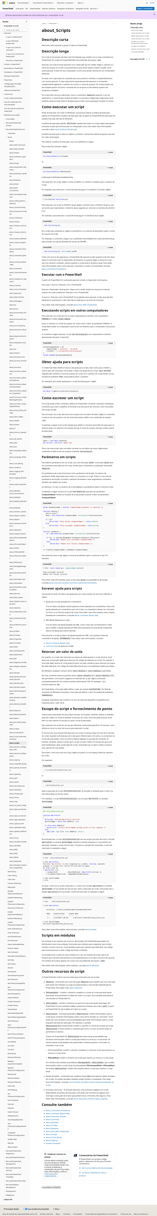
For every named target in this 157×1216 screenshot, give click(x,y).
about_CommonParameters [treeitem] (18, 273)
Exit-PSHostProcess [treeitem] (14, 937)
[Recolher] (26, 21)
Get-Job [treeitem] (10, 968)
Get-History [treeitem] (12, 964)
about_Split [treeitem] (13, 778)
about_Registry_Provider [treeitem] (18, 662)
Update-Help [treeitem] (12, 1139)
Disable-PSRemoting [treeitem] (15, 898)
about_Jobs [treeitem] (13, 443)
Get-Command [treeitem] (13, 952)
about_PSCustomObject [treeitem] (17, 544)
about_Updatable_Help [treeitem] (17, 827)
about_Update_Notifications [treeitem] (17, 832)
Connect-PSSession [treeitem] (14, 883)
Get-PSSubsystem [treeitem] (14, 994)
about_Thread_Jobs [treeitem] (16, 794)
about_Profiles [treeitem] (14, 631)
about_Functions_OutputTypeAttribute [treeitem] (17, 405)
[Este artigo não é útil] (149, 59)
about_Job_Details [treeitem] (15, 439)
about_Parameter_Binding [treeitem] (17, 574)
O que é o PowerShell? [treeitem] (14, 37)
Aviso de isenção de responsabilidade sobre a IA (20, 1214)
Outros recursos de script (140, 49)
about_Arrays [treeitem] (14, 163)
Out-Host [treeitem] (11, 1046)
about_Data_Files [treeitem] (15, 293)
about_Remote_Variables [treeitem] (17, 705)
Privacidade (77, 1214)
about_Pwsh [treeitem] (13, 647)
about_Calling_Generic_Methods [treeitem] (17, 202)
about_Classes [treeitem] (14, 222)
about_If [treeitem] (12, 428)
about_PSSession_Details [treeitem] (17, 557)
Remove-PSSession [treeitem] (14, 1082)
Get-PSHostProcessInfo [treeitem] (16, 975)
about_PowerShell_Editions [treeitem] (17, 619)
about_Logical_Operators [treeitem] (17, 485)
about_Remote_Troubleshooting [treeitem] (17, 698)
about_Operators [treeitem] (15, 530)
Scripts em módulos (138, 46)
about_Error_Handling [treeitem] (17, 326)
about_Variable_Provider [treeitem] (18, 842)
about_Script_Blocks (54, 1137)
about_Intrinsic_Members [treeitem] (17, 433)
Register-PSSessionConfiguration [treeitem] (16, 1069)
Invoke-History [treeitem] (13, 1005)
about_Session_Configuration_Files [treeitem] (17, 748)
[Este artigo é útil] (147, 59)
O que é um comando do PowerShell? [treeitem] (15, 55)
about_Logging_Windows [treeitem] (17, 479)
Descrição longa (137, 30)
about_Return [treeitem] (14, 718)
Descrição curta (137, 27)
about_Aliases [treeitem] (14, 153)
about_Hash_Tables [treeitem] (16, 417)
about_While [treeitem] (13, 857)
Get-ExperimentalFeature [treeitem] (17, 956)
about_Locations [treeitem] (15, 467)
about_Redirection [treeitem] (15, 655)
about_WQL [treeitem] (13, 853)
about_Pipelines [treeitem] (15, 608)
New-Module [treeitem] (12, 1009)
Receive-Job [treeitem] (12, 1053)
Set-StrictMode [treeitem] (13, 1100)
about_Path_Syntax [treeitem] (16, 597)
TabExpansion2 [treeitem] (13, 1116)
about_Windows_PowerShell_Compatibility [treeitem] (18, 866)
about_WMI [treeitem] (13, 849)
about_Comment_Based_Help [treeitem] (17, 263)
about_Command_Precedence (54, 269)
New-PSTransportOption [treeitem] (16, 1038)
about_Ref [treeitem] (13, 659)
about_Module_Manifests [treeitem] (18, 502)
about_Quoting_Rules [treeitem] (17, 651)
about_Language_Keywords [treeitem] (18, 451)
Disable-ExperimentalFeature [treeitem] (15, 892)
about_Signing (101, 1099)
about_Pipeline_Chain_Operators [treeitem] (18, 602)
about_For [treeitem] (12, 349)
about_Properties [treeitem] (15, 639)
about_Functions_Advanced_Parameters (80, 583)
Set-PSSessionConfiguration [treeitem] (16, 1095)
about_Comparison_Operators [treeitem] (17, 280)
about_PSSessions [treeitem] (15, 562)
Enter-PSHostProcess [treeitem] (15, 929)
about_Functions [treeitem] (15, 367)
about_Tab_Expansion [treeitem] (17, 786)
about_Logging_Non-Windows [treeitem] (16, 472)
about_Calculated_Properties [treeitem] (18, 195)
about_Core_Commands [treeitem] (17, 289)
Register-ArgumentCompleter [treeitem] (15, 1062)
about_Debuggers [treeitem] (15, 301)
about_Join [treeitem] (13, 447)
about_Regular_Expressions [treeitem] (17, 667)
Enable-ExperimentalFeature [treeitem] (15, 913)
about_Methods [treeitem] (15, 497)
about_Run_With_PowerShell (85, 305)
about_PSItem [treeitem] (14, 548)
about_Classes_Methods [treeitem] (17, 239)
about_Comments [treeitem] (15, 268)
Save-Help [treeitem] (11, 1086)
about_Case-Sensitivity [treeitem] (17, 207)
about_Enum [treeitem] (13, 309)
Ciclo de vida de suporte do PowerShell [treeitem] (14, 109)
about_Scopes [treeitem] (14, 729)
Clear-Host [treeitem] (11, 879)
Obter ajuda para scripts (140, 36)
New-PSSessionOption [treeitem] (15, 1034)
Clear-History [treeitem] (12, 876)
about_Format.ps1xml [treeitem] (17, 357)
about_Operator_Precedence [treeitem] (17, 524)
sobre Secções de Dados (78, 1082)
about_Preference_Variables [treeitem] (17, 626)
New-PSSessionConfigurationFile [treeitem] (17, 1027)
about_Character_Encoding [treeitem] (18, 212)
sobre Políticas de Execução (66, 129)
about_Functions (56, 583)
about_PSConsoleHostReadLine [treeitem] (18, 539)
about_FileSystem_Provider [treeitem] (17, 344)
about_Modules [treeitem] (14, 508)
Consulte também (137, 52)
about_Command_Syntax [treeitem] (17, 256)
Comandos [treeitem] (11, 133)
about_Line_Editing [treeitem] (16, 463)
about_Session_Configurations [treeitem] (17, 754)
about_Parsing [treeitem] (14, 594)
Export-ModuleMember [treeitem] (16, 944)
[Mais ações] (113, 23)
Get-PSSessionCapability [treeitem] (16, 983)
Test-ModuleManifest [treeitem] (15, 1120)
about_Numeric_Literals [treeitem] (17, 512)
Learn (44, 23)
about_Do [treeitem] (12, 305)
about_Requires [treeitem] (15, 710)
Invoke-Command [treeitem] (14, 1001)
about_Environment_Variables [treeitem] (17, 320)
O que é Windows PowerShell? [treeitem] (12, 42)
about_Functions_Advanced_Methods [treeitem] (17, 379)
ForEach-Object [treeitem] (13, 948)
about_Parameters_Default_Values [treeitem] (17, 588)
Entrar (152, 3)
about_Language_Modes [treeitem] (17, 458)
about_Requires (76, 988)
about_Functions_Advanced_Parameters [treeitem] (17, 385)
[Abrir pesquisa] (147, 3)
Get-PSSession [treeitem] (13, 979)
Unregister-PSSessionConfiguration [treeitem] (16, 1134)
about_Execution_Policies (83, 1099)
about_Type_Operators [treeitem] (17, 820)
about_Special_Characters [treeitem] (17, 769)
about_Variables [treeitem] (15, 846)
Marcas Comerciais (140, 1214)
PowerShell (53, 23)
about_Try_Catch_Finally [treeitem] (17, 805)
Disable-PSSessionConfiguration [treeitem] (16, 902)
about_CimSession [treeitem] (15, 218)
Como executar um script (140, 33)
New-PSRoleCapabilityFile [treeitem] (17, 1017)
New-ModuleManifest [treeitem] (15, 1013)
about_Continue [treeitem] (15, 285)
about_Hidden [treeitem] (14, 421)
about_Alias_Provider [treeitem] (16, 149)
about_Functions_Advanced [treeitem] (17, 372)
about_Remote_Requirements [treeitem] (17, 692)
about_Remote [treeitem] (14, 673)
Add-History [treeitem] (12, 872)
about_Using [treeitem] (13, 838)
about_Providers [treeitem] (15, 643)
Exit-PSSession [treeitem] (13, 940)
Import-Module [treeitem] (13, 998)
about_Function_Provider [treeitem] (17, 362)
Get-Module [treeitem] (12, 972)
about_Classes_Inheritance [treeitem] (17, 233)
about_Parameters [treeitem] (15, 583)
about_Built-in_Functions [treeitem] (13, 189)
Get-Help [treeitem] (11, 960)
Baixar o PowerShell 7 (145, 9)
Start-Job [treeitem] (11, 1104)
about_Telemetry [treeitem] (15, 790)
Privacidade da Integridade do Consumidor (100, 1214)
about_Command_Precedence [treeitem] (17, 250)
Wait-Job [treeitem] (11, 1143)
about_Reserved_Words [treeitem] (17, 714)
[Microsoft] (4, 2)
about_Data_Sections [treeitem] (16, 297)
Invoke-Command (53, 1143)
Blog (57, 1214)
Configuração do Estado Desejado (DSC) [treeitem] (12, 85)
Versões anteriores (46, 1214)
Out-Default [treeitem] (12, 1042)
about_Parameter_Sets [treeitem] (17, 579)
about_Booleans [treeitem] (15, 180)
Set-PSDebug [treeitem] (12, 1090)
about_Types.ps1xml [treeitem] (16, 824)
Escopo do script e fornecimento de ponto (139, 42)
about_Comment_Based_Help (86, 615)
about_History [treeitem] (14, 425)
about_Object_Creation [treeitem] (17, 516)
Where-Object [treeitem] (13, 1147)
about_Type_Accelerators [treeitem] (17, 810)
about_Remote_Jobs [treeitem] (16, 683)
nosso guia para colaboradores (50, 1175)
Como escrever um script (140, 39)
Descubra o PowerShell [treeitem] (14, 60)
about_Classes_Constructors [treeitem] (18, 227)
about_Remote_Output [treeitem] (17, 687)
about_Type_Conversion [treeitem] (17, 816)
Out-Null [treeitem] (11, 1050)
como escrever (52, 646)
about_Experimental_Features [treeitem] (17, 337)
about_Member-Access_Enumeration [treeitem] (16, 492)
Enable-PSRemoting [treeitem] (15, 918)
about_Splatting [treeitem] (15, 774)
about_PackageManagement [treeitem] (17, 567)
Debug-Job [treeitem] (11, 887)
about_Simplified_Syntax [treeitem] (18, 764)
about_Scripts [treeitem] (14, 743)
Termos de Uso (126, 1214)
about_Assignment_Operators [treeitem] (17, 168)
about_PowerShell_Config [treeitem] (17, 613)
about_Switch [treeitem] (14, 782)
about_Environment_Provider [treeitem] (17, 314)
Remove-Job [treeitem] (12, 1074)
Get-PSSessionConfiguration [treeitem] (16, 988)
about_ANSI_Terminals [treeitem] (17, 145)
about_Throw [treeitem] (14, 798)
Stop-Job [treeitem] (11, 1108)
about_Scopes (90, 929)
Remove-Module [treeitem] (13, 1078)
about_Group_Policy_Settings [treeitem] (17, 411)
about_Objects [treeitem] (14, 519)
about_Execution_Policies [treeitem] (17, 331)
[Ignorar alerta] (154, 14)
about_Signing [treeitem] (14, 760)
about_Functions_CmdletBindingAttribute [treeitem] (17, 398)
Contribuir (66, 1214)
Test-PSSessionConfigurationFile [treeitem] (17, 1126)
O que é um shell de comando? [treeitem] (13, 48)
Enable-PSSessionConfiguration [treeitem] (16, 923)
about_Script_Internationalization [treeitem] (17, 737)
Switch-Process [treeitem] (13, 1112)
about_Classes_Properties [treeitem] (17, 243)
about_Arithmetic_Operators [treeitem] (17, 158)
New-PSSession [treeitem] (13, 1021)
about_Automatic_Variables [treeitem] (18, 175)
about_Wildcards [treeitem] (15, 861)
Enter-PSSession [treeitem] (13, 933)
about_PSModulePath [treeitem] (17, 552)
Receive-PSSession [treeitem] (14, 1057)
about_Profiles (52, 1125)
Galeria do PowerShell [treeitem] (12, 90)
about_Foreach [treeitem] (14, 353)
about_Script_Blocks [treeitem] (16, 733)
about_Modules (92, 965)
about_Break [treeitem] (13, 184)
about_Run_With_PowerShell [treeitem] (17, 723)
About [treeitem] (11, 141)
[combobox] (15, 26)
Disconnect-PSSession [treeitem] (15, 908)
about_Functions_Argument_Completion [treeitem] (18, 392)
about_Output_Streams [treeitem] (17, 534)
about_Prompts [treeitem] (14, 635)
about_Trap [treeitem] (13, 801)
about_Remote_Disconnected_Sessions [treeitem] (17, 678)
